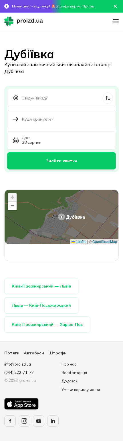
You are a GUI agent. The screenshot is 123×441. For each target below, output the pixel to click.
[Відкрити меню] (116, 21)
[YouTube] (38, 421)
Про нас (68, 364)
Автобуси (34, 353)
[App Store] (21, 404)
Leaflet (80, 241)
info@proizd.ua (17, 364)
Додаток (69, 381)
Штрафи (57, 353)
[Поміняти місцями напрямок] (108, 98)
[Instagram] (24, 421)
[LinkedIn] (53, 421)
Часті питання (74, 372)
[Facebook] (10, 421)
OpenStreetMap (104, 241)
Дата (26, 137)
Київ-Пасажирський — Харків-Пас (47, 324)
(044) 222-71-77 (19, 372)
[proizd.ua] (24, 21)
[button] (61, 216)
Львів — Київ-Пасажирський (41, 305)
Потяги (11, 353)
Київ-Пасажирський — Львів (41, 286)
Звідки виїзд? (34, 98)
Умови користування (80, 389)
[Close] (115, 6)
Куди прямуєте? (37, 119)
